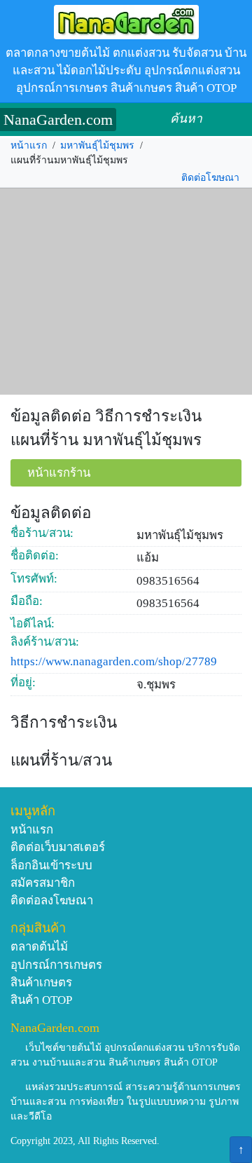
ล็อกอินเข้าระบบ (51, 865)
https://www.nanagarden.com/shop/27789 (113, 661)
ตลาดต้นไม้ (39, 946)
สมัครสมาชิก (42, 883)
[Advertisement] (126, 291)
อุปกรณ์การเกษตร (56, 965)
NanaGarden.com (58, 119)
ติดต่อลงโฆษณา (51, 900)
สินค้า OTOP (41, 1000)
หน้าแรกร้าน (58, 473)
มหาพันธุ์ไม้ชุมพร (97, 145)
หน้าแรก (28, 145)
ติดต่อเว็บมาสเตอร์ (57, 847)
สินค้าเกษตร (41, 982)
